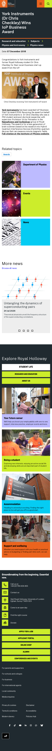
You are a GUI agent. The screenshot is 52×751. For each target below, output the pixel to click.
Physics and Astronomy (13, 45)
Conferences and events (26, 659)
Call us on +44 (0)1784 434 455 (19, 585)
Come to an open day (18, 608)
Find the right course (18, 615)
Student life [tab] (26, 367)
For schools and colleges (12, 674)
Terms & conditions (9, 711)
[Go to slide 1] (19, 331)
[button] (9, 725)
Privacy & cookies (9, 705)
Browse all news (9, 268)
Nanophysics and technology (16, 122)
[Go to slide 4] (32, 331)
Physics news (36, 45)
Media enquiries (8, 697)
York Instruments (10, 110)
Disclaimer (30, 705)
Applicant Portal (26, 638)
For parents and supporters (13, 668)
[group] (26, 303)
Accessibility (31, 711)
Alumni (26, 652)
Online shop (26, 645)
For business (7, 680)
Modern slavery (8, 716)
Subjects (35, 41)
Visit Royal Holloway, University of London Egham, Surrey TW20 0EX (27, 600)
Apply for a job (26, 632)
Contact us (14, 593)
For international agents (11, 685)
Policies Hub (31, 716)
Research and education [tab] (26, 374)
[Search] (48, 4)
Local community (9, 691)
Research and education (14, 41)
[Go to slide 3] (28, 331)
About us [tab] (26, 381)
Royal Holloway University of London (7, 4)
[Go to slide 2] (24, 331)
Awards (6, 154)
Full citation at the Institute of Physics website (25, 134)
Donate (13, 623)
